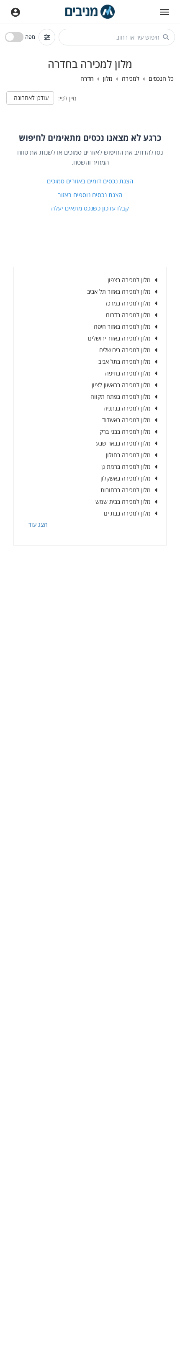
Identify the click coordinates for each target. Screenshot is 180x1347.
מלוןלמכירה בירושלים (125, 350)
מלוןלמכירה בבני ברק (125, 432)
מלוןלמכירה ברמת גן (126, 467)
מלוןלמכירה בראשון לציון (121, 385)
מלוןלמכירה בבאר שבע (123, 443)
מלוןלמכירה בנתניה (127, 408)
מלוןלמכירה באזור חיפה (122, 326)
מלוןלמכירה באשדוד (126, 420)
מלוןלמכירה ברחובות (125, 490)
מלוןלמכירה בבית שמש (123, 502)
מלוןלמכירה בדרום (128, 315)
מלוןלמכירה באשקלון (125, 478)
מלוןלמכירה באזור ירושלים (119, 338)
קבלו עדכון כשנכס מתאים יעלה (90, 208)
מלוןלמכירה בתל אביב (124, 362)
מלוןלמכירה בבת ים (127, 513)
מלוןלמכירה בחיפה (128, 373)
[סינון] (47, 37)
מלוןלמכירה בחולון (128, 455)
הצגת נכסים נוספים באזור (90, 194)
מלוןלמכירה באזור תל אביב (119, 291)
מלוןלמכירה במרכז (128, 303)
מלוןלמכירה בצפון (129, 280)
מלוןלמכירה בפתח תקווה (120, 397)
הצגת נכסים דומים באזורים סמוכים (90, 181)
